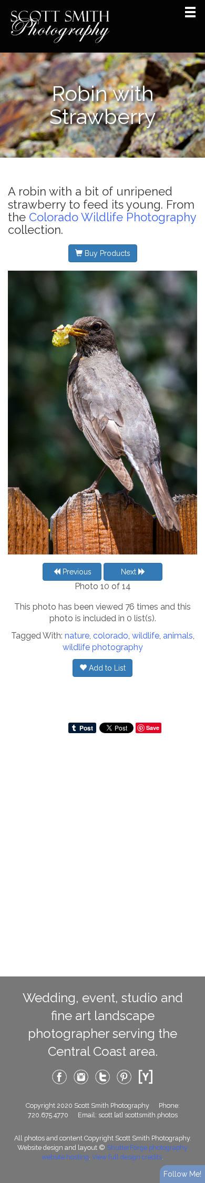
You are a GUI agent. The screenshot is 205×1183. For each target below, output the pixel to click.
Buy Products (106, 253)
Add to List (106, 668)
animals (178, 636)
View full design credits (127, 1157)
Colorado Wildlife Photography (112, 217)
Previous (75, 572)
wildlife (145, 636)
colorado (110, 636)
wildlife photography (103, 647)
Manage (191, 5)
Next (129, 572)
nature (77, 636)
